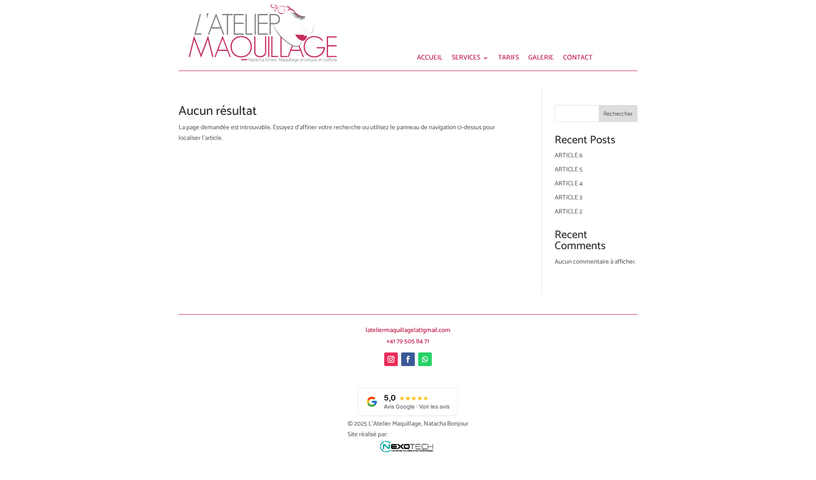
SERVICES (466, 59)
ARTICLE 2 (568, 211)
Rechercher (618, 114)
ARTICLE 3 (568, 197)
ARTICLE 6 (569, 155)
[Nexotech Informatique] (408, 449)
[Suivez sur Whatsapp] (425, 359)
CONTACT (577, 59)
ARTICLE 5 (569, 169)
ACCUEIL (429, 59)
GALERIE (541, 59)
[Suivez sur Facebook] (408, 359)
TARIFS (508, 59)
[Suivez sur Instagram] (391, 359)
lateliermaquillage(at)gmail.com (408, 330)
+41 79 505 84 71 (407, 341)
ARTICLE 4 (569, 183)
